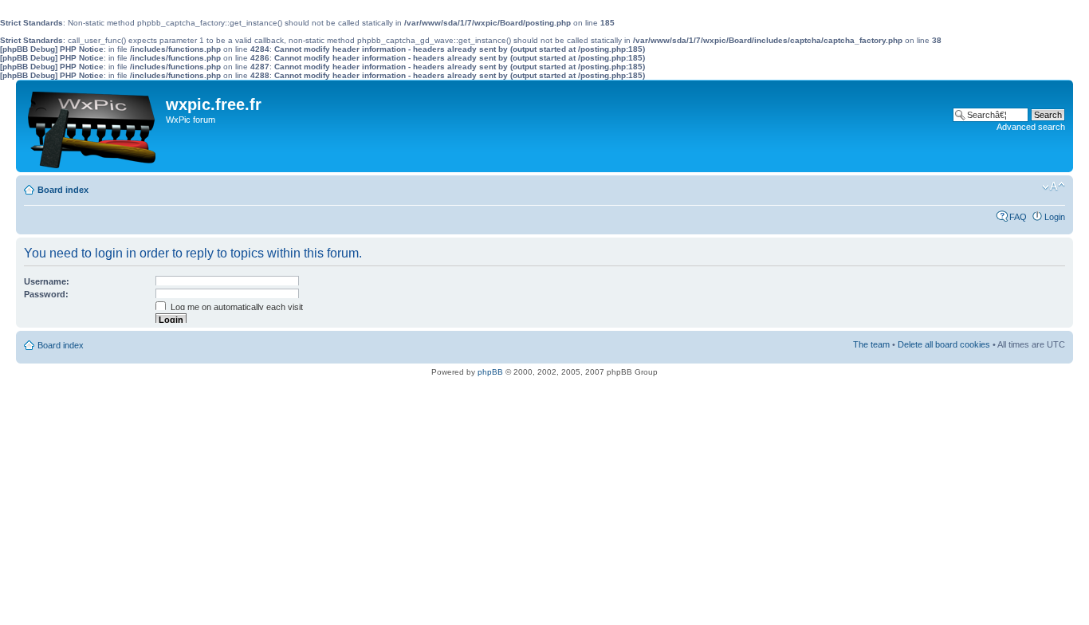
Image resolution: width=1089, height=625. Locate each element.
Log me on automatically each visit (235, 307)
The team (871, 344)
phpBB (490, 372)
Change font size (1053, 186)
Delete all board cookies (944, 344)
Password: (46, 294)
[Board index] (93, 126)
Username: (46, 281)
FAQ (1018, 217)
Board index (62, 190)
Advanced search (1031, 127)
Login (1054, 217)
